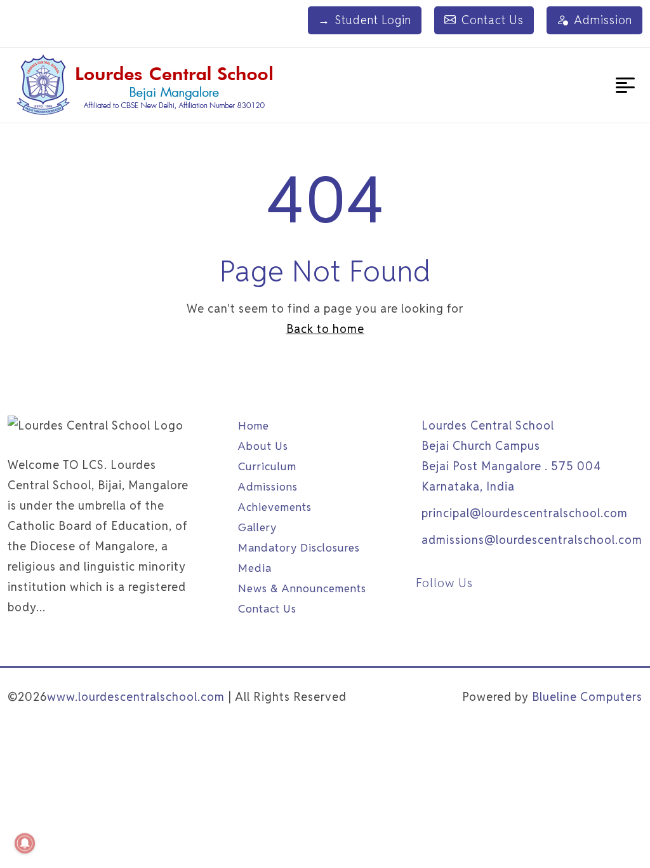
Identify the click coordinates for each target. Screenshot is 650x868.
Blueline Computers (587, 696)
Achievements (275, 507)
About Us (263, 446)
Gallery (257, 527)
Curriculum (267, 466)
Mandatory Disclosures (299, 548)
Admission (603, 20)
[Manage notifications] (25, 843)
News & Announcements (302, 588)
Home (253, 426)
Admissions (268, 487)
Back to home (325, 329)
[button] (625, 85)
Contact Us (492, 20)
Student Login (364, 20)
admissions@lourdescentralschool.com (531, 539)
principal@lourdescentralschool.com (524, 513)
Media (255, 568)
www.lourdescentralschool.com (136, 696)
